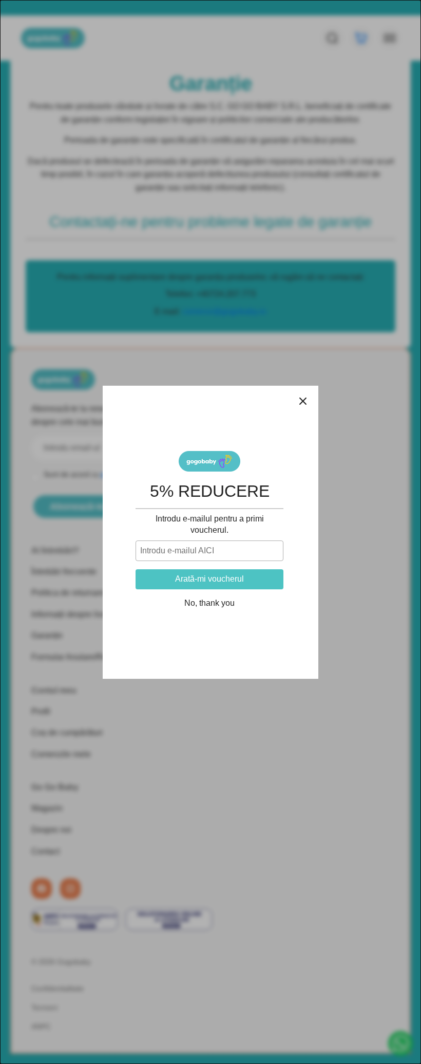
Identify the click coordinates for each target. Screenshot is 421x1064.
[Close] (303, 401)
